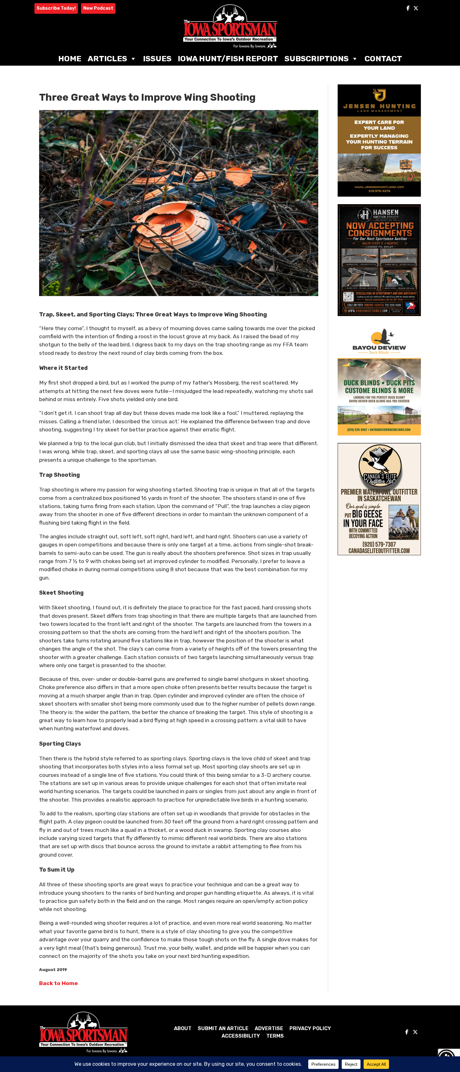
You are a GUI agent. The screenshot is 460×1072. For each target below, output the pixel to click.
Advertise (269, 1028)
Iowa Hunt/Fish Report (228, 58)
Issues (157, 58)
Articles (107, 58)
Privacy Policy (310, 1028)
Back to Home (58, 983)
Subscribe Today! (56, 8)
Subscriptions (316, 58)
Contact (383, 58)
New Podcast (98, 8)
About (183, 1028)
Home (69, 58)
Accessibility (241, 1036)
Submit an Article (223, 1028)
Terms (275, 1036)
